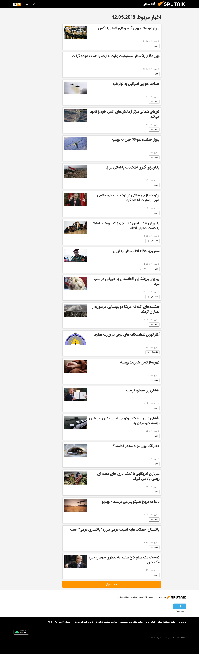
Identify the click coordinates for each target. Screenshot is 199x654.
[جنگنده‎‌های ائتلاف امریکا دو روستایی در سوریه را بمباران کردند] (75, 310)
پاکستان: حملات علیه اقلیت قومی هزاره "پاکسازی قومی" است (114, 530)
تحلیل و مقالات (123, 597)
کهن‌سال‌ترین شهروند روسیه (139, 363)
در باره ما (182, 622)
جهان (156, 46)
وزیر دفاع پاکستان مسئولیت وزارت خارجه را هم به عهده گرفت (115, 56)
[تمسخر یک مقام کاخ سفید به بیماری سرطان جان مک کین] (75, 561)
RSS (50, 622)
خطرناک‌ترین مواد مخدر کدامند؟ (136, 446)
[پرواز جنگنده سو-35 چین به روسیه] (75, 143)
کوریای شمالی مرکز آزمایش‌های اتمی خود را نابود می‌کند (124, 114)
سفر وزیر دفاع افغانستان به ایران (136, 251)
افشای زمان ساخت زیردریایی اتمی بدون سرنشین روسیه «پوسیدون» (124, 421)
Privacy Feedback (63, 622)
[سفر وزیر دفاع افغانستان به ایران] (75, 255)
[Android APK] (21, 632)
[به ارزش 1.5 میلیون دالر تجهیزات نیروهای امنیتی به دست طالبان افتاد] (75, 227)
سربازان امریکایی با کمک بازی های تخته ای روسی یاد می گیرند (128, 477)
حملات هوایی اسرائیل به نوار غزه (136, 84)
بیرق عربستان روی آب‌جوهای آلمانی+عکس (128, 28)
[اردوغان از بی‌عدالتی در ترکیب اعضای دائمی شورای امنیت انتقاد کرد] (75, 199)
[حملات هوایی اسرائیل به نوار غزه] (75, 88)
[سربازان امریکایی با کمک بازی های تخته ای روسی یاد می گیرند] (75, 478)
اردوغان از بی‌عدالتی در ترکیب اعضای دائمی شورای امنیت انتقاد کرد (128, 198)
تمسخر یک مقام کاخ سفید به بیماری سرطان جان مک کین (124, 560)
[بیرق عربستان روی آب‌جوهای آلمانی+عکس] (75, 32)
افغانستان (154, 241)
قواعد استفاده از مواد (166, 622)
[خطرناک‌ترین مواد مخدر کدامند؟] (75, 450)
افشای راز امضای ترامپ (142, 391)
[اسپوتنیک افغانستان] (172, 8)
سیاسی (134, 597)
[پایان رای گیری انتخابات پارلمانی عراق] (75, 171)
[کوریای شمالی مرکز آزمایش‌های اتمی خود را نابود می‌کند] (75, 115)
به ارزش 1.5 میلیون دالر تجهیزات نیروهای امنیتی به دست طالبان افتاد (125, 226)
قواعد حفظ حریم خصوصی (131, 622)
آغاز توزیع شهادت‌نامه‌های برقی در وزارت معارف (126, 335)
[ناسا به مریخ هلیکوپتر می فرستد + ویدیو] (75, 505)
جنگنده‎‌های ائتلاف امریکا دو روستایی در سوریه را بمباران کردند (125, 309)
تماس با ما (150, 622)
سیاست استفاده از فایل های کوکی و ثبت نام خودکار (95, 622)
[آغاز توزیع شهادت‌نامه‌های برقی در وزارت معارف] (75, 338)
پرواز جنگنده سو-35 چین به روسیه (135, 140)
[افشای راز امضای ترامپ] (75, 394)
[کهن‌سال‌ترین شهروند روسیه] (75, 366)
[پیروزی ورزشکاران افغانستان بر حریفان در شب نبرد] (75, 283)
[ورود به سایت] (33, 4)
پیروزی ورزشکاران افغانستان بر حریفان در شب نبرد (126, 282)
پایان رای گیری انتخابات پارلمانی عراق (132, 168)
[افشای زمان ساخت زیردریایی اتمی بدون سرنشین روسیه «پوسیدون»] (75, 422)
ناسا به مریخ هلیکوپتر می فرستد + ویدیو (130, 502)
